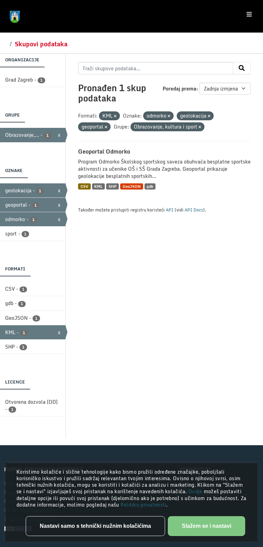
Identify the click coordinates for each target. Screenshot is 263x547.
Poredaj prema (179, 89)
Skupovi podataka (41, 44)
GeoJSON (132, 186)
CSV (84, 186)
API (170, 209)
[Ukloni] (115, 116)
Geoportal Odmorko (104, 151)
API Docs (194, 209)
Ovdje (196, 491)
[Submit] (242, 68)
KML (98, 186)
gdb (150, 186)
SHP (112, 186)
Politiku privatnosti (143, 505)
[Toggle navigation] (249, 14)
